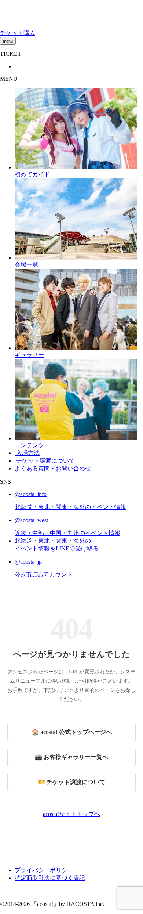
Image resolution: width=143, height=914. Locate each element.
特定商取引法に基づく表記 (50, 878)
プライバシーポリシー (44, 870)
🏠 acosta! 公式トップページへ (72, 732)
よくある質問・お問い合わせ (53, 468)
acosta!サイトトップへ (71, 814)
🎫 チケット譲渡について (71, 782)
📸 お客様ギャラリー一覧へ (71, 757)
